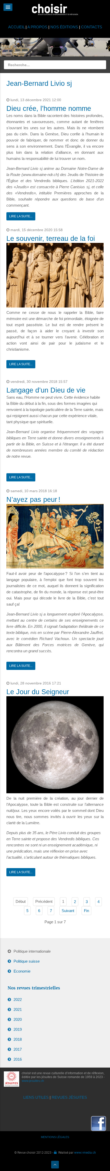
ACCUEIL (17, 27)
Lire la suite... (20, 216)
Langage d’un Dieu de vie (45, 390)
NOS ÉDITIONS (64, 27)
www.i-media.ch (85, 1152)
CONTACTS (91, 27)
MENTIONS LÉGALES (55, 1137)
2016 (18, 1059)
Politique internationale (32, 951)
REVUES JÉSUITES (69, 1097)
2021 (18, 1009)
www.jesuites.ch (33, 1081)
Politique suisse (27, 961)
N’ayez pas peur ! (33, 499)
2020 (18, 1019)
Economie (22, 971)
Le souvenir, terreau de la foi (50, 238)
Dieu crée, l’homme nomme (48, 108)
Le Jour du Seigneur (37, 692)
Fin (86, 910)
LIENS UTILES (36, 1097)
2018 (18, 1039)
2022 (18, 999)
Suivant (68, 910)
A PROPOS (37, 27)
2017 (18, 1049)
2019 (18, 1029)
